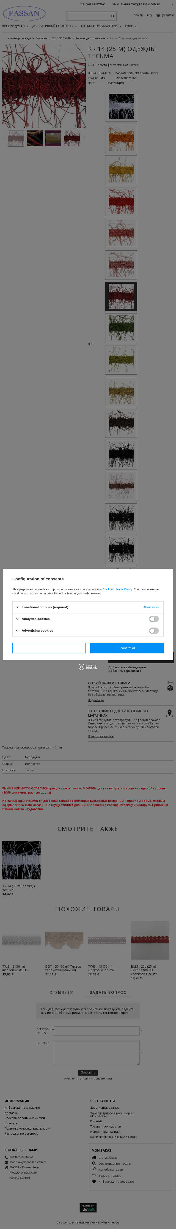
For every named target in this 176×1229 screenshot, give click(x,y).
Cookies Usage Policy (117, 589)
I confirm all (127, 648)
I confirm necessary (49, 648)
